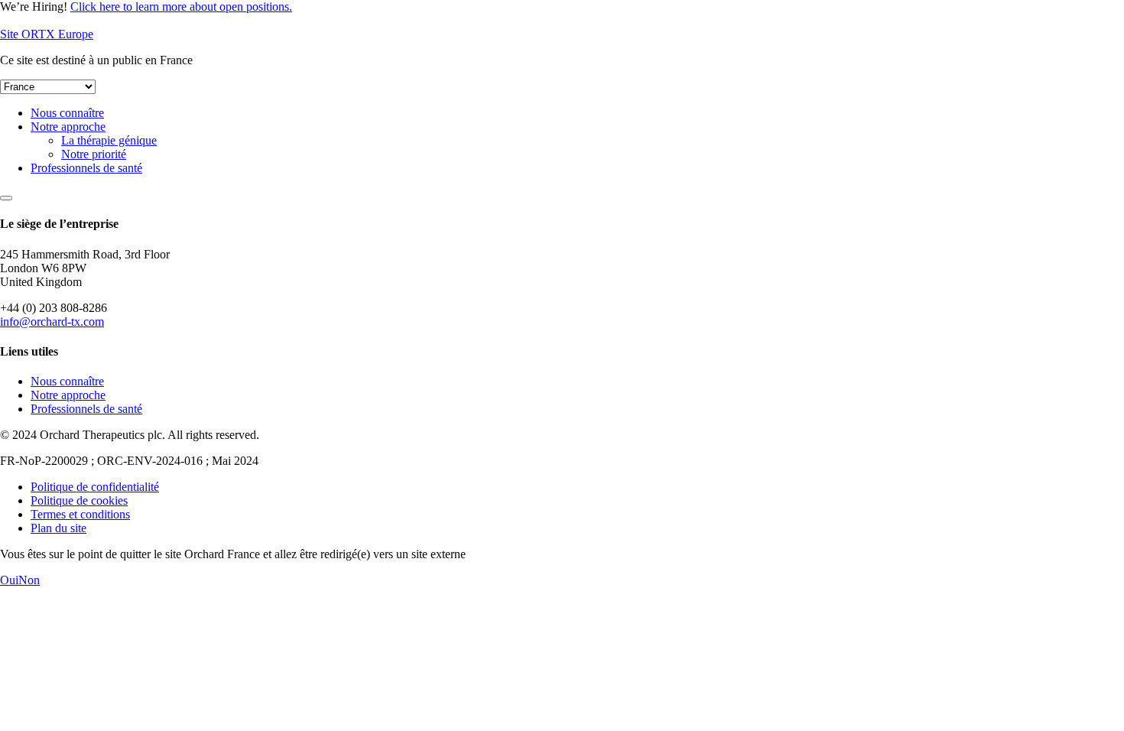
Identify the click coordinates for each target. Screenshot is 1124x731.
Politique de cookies (79, 500)
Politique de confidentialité (95, 486)
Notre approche (68, 126)
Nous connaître (67, 112)
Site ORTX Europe (46, 34)
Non (29, 579)
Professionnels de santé (86, 167)
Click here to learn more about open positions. (181, 6)
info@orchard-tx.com (52, 321)
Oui (9, 579)
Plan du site (58, 527)
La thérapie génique (109, 140)
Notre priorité (93, 154)
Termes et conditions (80, 514)
